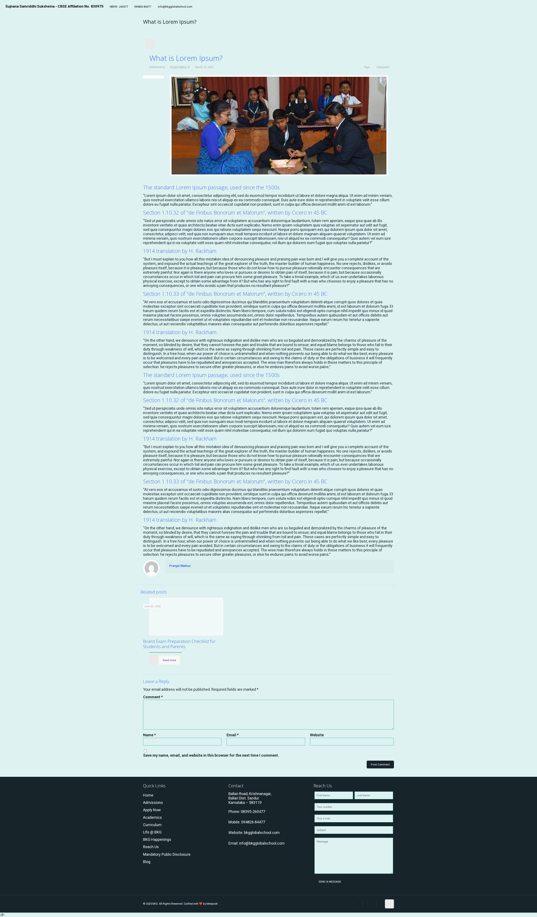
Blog (146, 861)
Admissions (153, 802)
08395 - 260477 (119, 6)
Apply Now (152, 810)
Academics (152, 817)
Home (148, 795)
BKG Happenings (157, 839)
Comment (153, 697)
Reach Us (151, 847)
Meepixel (212, 903)
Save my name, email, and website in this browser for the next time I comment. (211, 755)
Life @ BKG (152, 832)
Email (233, 735)
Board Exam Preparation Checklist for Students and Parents (179, 643)
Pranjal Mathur (178, 67)
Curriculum (152, 825)
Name (149, 735)
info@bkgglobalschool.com (174, 6)
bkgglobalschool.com (262, 832)
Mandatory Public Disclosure (166, 854)
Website (317, 735)
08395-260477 (253, 811)
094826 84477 (142, 6)
